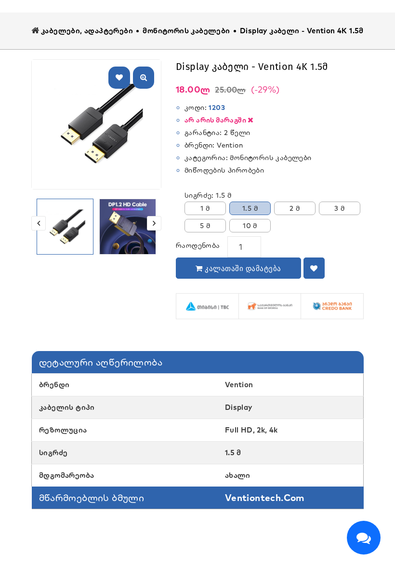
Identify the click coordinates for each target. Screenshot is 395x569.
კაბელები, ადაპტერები (87, 30)
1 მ (205, 208)
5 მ (205, 225)
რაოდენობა (198, 245)
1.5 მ (250, 208)
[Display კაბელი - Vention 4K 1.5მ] (65, 227)
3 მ (339, 208)
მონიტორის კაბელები (186, 30)
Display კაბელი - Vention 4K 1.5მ (302, 30)
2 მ (295, 208)
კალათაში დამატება (242, 268)
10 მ (250, 225)
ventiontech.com (264, 497)
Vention (230, 145)
